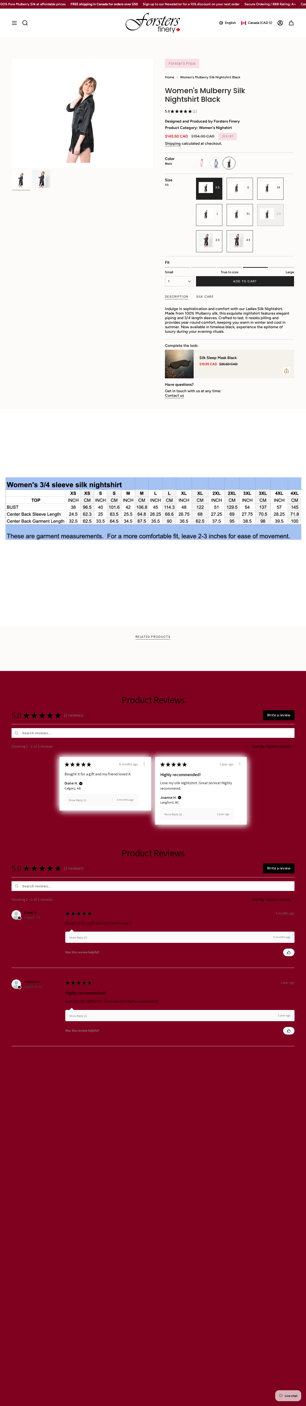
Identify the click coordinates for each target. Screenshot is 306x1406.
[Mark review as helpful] (289, 952)
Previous (12, 113)
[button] (88, 715)
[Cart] (291, 23)
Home (169, 77)
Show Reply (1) (77, 800)
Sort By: (258, 746)
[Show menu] (14, 23)
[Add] (286, 371)
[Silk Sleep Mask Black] (179, 364)
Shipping (173, 143)
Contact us (174, 395)
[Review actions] (144, 764)
